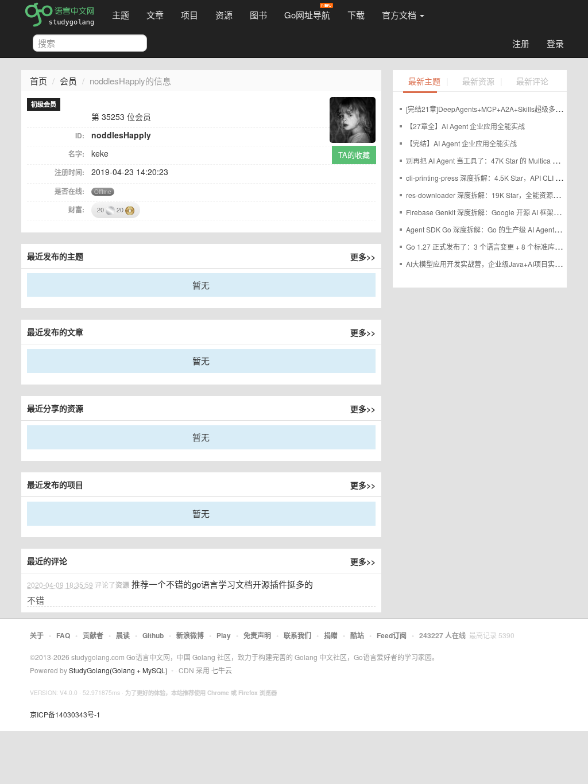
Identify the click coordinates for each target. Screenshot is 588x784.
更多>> (363, 256)
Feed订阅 (392, 635)
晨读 (123, 635)
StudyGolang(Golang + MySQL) (118, 670)
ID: (79, 135)
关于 (37, 635)
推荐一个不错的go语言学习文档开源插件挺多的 (222, 584)
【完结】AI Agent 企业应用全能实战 (461, 143)
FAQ (63, 635)
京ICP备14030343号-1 (65, 714)
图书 (258, 15)
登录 (555, 43)
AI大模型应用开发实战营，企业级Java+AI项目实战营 (487, 264)
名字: (76, 154)
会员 (68, 81)
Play (223, 635)
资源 (224, 15)
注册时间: (69, 172)
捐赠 (331, 635)
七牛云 (221, 670)
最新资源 (478, 81)
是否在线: (69, 191)
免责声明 (257, 635)
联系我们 (297, 635)
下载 (356, 15)
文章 (155, 15)
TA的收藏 (354, 154)
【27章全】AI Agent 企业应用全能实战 (465, 126)
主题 (120, 15)
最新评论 (532, 81)
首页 (38, 81)
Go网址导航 (307, 15)
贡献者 (93, 635)
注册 (520, 43)
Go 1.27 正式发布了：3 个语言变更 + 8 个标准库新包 (487, 246)
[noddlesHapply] (353, 118)
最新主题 (424, 81)
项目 (189, 15)
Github (153, 635)
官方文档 (400, 15)
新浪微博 (190, 635)
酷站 (357, 635)
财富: (76, 209)
